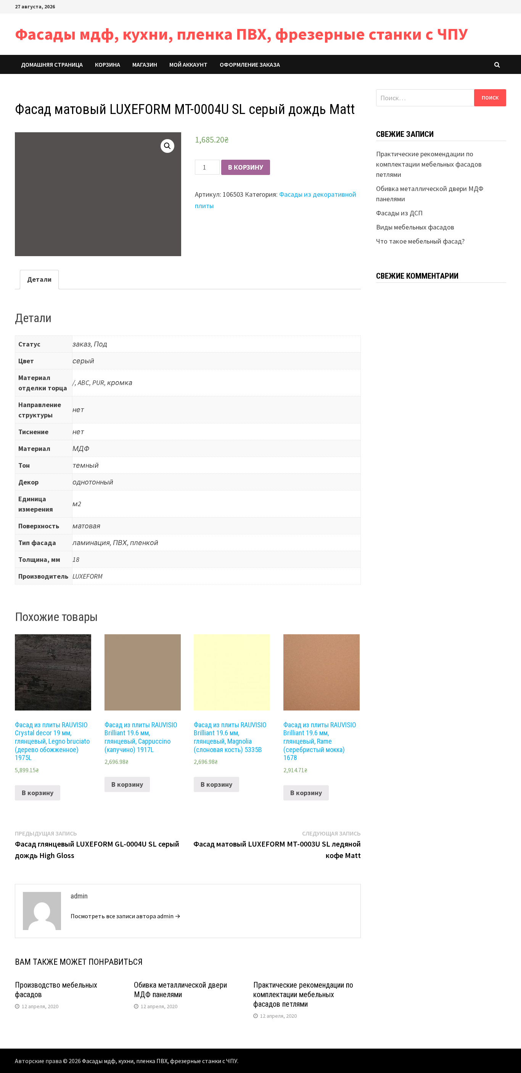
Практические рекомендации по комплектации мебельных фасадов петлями (303, 994)
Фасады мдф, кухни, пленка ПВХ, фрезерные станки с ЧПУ (241, 33)
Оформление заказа (250, 64)
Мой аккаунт (188, 64)
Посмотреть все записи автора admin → (125, 916)
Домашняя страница (52, 64)
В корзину (245, 167)
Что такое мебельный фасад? (420, 241)
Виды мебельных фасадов (415, 227)
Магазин (144, 64)
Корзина (107, 64)
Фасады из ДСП (399, 213)
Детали (39, 279)
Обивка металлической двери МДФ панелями (180, 989)
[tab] (39, 279)
